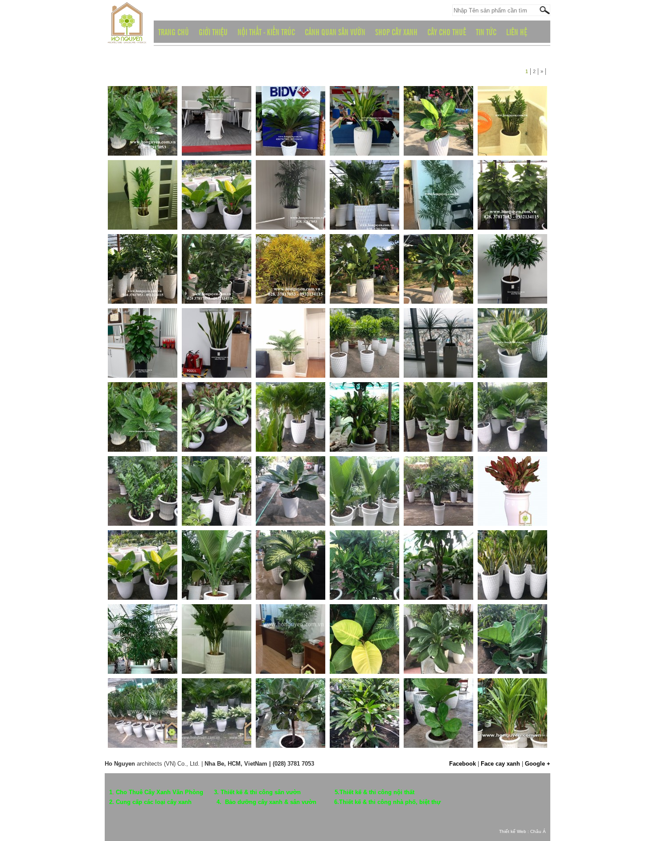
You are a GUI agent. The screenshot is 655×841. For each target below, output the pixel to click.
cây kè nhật (494, 427)
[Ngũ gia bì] (143, 250)
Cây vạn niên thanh (282, 575)
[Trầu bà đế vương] (438, 102)
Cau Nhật (344, 205)
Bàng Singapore (352, 279)
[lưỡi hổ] (512, 546)
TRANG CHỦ (173, 31)
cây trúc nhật (274, 649)
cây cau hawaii (128, 649)
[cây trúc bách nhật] (364, 546)
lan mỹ (414, 649)
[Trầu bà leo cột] (512, 176)
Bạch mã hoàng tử (133, 131)
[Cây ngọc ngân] (217, 694)
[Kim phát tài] (512, 102)
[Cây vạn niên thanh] (291, 546)
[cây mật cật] (364, 694)
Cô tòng (268, 279)
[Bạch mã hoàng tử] (143, 102)
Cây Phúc (196, 279)
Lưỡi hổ (194, 353)
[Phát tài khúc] (143, 176)
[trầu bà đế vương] (364, 620)
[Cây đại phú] (217, 472)
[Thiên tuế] (291, 102)
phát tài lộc (124, 723)
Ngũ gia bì (122, 279)
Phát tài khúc (126, 205)
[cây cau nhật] (291, 398)
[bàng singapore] (438, 398)
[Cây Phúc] (217, 250)
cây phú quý (495, 501)
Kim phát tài (495, 131)
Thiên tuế (269, 131)
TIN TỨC (486, 31)
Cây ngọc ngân (203, 723)
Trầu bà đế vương (428, 131)
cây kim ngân (423, 575)
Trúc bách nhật (498, 279)
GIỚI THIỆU (213, 31)
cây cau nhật (274, 427)
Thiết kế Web (512, 831)
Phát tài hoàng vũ (354, 131)
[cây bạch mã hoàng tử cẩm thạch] (217, 398)
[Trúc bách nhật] (512, 250)
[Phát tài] (438, 324)
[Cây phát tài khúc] (364, 398)
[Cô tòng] (291, 250)
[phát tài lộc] (143, 694)
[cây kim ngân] (438, 546)
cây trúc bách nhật (355, 575)
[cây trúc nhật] (291, 620)
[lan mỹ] (438, 620)
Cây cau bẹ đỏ (498, 723)
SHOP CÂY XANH (396, 31)
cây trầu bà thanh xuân (435, 501)
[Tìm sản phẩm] (544, 10)
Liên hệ (516, 31)
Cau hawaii (272, 205)
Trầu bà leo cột (498, 205)
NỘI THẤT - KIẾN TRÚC (266, 31)
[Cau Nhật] (364, 176)
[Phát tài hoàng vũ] (364, 102)
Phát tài (415, 353)
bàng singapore (425, 427)
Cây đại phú (199, 501)
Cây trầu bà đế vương (286, 501)
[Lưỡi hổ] (217, 324)
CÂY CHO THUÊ (446, 31)
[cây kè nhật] (512, 398)
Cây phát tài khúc (354, 427)
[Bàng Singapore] (364, 250)
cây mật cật (347, 723)
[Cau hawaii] (291, 176)
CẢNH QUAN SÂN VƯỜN (335, 31)
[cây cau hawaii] (143, 620)
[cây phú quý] (512, 472)
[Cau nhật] (291, 324)
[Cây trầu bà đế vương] (291, 472)
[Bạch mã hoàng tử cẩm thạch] (512, 324)
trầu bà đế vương (354, 649)
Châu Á (538, 831)
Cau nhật (269, 353)
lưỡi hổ (489, 575)
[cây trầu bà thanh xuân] (438, 472)
